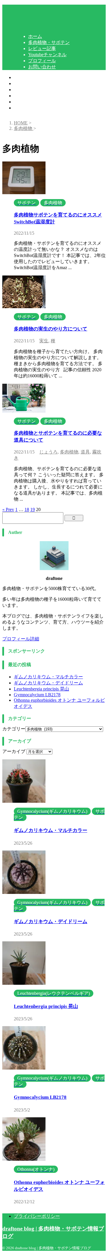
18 (26, 509)
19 (32, 509)
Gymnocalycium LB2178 (37, 694)
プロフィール (27, 101)
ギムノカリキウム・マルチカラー (48, 676)
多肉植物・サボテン (34, 83)
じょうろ (48, 451)
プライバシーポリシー (37, 1216)
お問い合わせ (27, 107)
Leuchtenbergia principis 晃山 (41, 688)
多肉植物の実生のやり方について (50, 329)
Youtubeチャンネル (33, 95)
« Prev (8, 509)
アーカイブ (13, 751)
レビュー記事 (27, 89)
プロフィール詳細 (20, 638)
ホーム (21, 77)
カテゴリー (13, 728)
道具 (85, 451)
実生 (43, 340)
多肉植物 (69, 451)
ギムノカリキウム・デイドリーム (48, 682)
